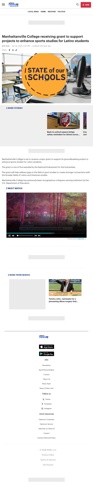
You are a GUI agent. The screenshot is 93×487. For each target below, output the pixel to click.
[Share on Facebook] (9, 50)
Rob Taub (5, 46)
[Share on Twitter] (13, 50)
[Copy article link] (16, 50)
